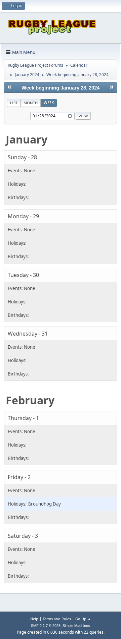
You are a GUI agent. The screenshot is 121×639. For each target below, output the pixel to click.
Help (34, 618)
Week (49, 102)
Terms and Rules (57, 618)
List (13, 102)
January (26, 139)
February (30, 400)
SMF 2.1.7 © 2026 (46, 626)
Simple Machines (76, 626)
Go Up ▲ (83, 618)
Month (31, 102)
